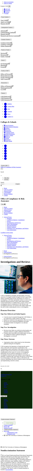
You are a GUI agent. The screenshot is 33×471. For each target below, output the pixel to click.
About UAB (3, 396)
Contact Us (3, 376)
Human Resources (6, 76)
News (5, 387)
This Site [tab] (6, 178)
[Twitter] (5, 148)
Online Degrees (5, 46)
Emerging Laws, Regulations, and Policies (18, 228)
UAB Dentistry (5, 98)
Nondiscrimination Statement (8, 419)
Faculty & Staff (5, 70)
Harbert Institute (5, 88)
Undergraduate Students (7, 27)
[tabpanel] (16, 183)
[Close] (9, 6)
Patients (3, 93)
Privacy (9, 221)
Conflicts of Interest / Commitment (16, 220)
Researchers (4, 82)
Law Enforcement (11, 230)
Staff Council (4, 79)
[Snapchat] (5, 156)
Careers (6, 391)
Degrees (6, 384)
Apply (5, 382)
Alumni (3, 60)
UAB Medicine (5, 96)
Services (3, 53)
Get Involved (4, 63)
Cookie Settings (9, 423)
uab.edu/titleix (9, 469)
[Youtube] (5, 153)
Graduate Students (5, 39)
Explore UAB (4, 165)
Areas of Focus (8, 217)
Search (2, 182)
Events (3, 67)
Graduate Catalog (6, 44)
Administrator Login (12, 432)
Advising (3, 31)
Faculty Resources (6, 77)
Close (2, 204)
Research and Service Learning (10, 36)
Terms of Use (8, 428)
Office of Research (6, 86)
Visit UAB (4, 20)
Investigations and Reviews (14, 222)
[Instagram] (5, 151)
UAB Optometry (5, 100)
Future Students (5, 17)
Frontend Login (11, 434)
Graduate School (5, 43)
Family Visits (4, 56)
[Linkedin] (5, 158)
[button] (16, 232)
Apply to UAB (5, 22)
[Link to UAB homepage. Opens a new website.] (15, 412)
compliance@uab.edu (6, 374)
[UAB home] (16, 164)
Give (5, 385)
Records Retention (11, 225)
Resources (4, 55)
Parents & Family (5, 49)
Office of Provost (6, 74)
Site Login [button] (6, 431)
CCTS (3, 89)
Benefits (3, 65)
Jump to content (8, 3)
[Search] (2, 169)
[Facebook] (5, 145)
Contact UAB (8, 425)
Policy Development (12, 224)
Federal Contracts (11, 227)
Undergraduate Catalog (7, 32)
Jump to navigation (8, 2)
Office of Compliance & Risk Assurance (11, 167)
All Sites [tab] (6, 179)
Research (9, 218)
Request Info (4, 24)
